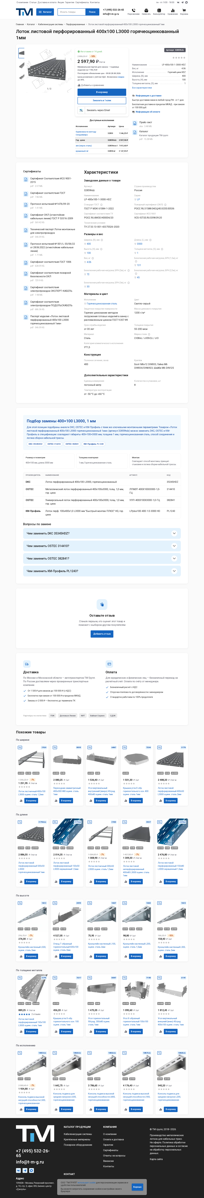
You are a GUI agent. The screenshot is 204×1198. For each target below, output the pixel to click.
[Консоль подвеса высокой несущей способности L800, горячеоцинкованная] (102, 1081)
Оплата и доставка (113, 1139)
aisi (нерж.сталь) (84, 146)
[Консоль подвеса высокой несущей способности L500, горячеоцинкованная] (32, 1081)
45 (138, 277)
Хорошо (137, 1187)
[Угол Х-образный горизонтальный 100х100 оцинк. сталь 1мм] (137, 1005)
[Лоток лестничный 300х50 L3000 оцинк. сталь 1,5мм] (102, 853)
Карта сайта (156, 1159)
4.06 (89, 262)
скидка (120, 77)
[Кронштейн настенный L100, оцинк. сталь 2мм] (102, 930)
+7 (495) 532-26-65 (113, 10)
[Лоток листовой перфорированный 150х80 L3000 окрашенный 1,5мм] (171, 853)
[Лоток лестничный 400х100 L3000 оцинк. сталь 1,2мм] (32, 775)
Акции (61, 2)
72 (88, 274)
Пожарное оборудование (78, 1144)
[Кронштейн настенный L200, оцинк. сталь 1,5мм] (137, 930)
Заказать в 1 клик (102, 100)
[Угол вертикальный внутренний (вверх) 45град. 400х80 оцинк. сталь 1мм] (102, 775)
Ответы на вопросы (114, 1155)
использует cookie (87, 1182)
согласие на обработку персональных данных (169, 1150)
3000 (139, 243)
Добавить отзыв (102, 634)
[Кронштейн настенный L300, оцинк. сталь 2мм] (171, 930)
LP (138, 199)
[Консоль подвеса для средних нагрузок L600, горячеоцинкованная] (67, 1081)
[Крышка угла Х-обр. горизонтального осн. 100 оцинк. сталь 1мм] (67, 1005)
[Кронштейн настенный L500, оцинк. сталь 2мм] (32, 930)
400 (89, 243)
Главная (20, 24)
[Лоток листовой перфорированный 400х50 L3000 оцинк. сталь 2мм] (171, 775)
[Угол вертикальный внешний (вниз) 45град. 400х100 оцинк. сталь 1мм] (171, 1005)
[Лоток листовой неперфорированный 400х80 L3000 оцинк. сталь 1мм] (137, 853)
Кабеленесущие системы (50, 24)
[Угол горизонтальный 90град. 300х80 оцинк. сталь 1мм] (102, 1005)
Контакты (95, 2)
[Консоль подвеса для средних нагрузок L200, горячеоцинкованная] (171, 1081)
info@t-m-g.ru (111, 14)
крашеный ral (82, 151)
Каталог (47, 12)
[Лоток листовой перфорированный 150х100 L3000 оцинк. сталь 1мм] (32, 1005)
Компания (110, 1127)
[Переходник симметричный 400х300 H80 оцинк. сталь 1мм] (67, 775)
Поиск (92, 12)
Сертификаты (82, 2)
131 (139, 265)
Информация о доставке (148, 95)
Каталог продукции (77, 1127)
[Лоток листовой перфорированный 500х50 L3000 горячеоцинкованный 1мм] (32, 853)
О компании (22, 2)
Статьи (32, 2)
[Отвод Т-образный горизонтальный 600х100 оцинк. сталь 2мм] (67, 930)
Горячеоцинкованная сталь (102, 303)
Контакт (69, 1174)
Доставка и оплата (47, 2)
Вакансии (108, 1161)
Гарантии (69, 2)
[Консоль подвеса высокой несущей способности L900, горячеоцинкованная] (137, 1081)
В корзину (102, 92)
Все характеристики (142, 88)
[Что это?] (101, 205)
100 (89, 253)
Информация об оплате (148, 112)
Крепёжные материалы (77, 1139)
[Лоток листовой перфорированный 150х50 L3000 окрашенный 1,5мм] (67, 853)
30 (88, 286)
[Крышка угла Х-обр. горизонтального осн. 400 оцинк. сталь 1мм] (137, 775)
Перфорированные (75, 24)
